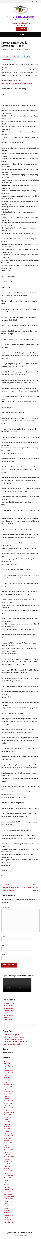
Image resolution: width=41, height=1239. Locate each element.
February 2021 (8, 1108)
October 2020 (8, 1115)
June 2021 (7, 1105)
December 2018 (8, 1154)
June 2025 (7, 1068)
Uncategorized (6, 875)
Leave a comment (25, 49)
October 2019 (8, 1138)
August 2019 (8, 1143)
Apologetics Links (9, 1003)
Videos (6, 1017)
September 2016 (9, 1199)
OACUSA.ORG (21, 28)
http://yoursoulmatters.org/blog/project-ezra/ (16, 83)
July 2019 (7, 1145)
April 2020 (7, 1126)
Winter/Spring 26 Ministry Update (14, 1037)
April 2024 (7, 1077)
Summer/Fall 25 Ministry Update (13, 1039)
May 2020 (7, 1124)
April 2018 (7, 1168)
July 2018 (7, 1164)
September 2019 (9, 1140)
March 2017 (7, 1187)
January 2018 (8, 1173)
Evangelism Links (9, 1008)
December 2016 (8, 1194)
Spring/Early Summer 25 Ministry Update (16, 1041)
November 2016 (9, 1196)
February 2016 (8, 1215)
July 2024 (7, 1075)
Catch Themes (23, 1235)
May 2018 (7, 1166)
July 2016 (7, 1203)
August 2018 (8, 1161)
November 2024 (9, 1073)
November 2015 (9, 1222)
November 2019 (9, 1136)
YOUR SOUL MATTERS (21, 17)
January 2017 (8, 1192)
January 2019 (8, 1152)
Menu (21, 34)
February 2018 (8, 1171)
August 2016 (8, 1201)
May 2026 (7, 1063)
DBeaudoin (15, 49)
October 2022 (8, 1094)
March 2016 (7, 1213)
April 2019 (7, 1147)
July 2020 (7, 1119)
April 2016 (7, 1210)
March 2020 (7, 1129)
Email (3, 945)
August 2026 (8, 1061)
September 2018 (9, 1159)
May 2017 (7, 1185)
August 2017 (8, 1180)
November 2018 (9, 1157)
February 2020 (8, 1131)
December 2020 (8, 1110)
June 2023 (7, 1089)
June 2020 (7, 1122)
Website (4, 955)
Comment (5, 908)
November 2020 (9, 1112)
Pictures (6, 1013)
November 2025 (9, 1066)
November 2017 (9, 1175)
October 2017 (8, 1178)
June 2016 (7, 1206)
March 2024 (7, 1080)
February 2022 (8, 1098)
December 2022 (8, 1091)
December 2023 (8, 1082)
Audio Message (8, 1005)
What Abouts (8, 1019)
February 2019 (8, 1150)
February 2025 (8, 1070)
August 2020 (8, 1117)
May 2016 (7, 1208)
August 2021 (8, 1103)
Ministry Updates (9, 1010)
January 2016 (8, 1217)
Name (3, 936)
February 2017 (8, 1189)
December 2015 (8, 1220)
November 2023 (9, 1084)
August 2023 (8, 1087)
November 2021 (9, 1101)
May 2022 (7, 1096)
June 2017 (7, 1182)
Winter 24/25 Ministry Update (13, 1044)
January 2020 (8, 1133)
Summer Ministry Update (11, 1034)
